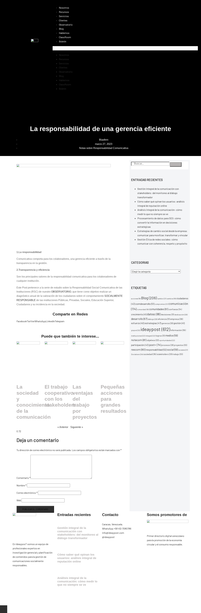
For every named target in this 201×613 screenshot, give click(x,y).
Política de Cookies (104, 600)
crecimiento (139, 314)
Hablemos (64, 32)
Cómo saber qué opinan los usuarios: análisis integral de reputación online (76, 558)
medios (171, 335)
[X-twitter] (123, 549)
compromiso (161, 304)
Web (18, 500)
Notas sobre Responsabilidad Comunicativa (103, 148)
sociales (183, 350)
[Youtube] (139, 549)
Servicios (64, 16)
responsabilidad (156, 349)
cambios (171, 299)
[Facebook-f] (106, 549)
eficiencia (164, 319)
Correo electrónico (27, 492)
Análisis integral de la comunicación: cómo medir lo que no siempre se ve (77, 581)
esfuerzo (137, 323)
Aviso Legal (62, 600)
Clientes (63, 20)
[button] (125, 48)
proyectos (180, 345)
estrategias (153, 323)
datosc (153, 314)
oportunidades (167, 340)
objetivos (153, 340)
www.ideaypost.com (43, 600)
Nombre (21, 485)
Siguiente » (76, 427)
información (178, 330)
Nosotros (64, 7)
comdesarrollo (145, 303)
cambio (161, 299)
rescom (138, 349)
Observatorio (66, 24)
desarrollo (139, 318)
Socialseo (137, 354)
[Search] (176, 164)
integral (150, 336)
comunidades (158, 309)
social (172, 349)
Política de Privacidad (81, 600)
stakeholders (164, 354)
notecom (138, 340)
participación (140, 345)
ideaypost (155, 329)
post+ (155, 345)
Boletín (62, 41)
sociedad (150, 354)
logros (160, 335)
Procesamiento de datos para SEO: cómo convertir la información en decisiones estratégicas (159, 222)
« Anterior (62, 427)
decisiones (167, 314)
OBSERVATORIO (61, 291)
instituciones (138, 336)
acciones (136, 299)
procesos (167, 345)
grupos (135, 330)
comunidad (143, 309)
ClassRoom (65, 37)
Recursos (64, 11)
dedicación (180, 314)
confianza (175, 309)
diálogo (153, 319)
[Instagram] (114, 549)
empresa (176, 319)
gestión (179, 323)
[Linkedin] (131, 549)
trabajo (178, 354)
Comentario (23, 477)
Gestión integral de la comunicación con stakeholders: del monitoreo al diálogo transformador (158, 193)
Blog (61, 28)
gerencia (167, 323)
